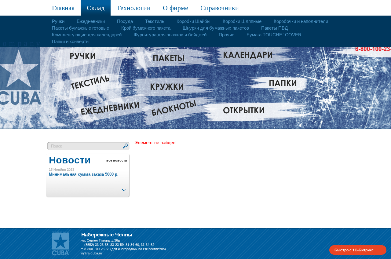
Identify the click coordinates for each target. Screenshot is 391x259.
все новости (116, 160)
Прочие (226, 34)
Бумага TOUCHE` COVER (274, 34)
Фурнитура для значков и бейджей (170, 34)
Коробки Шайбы (193, 21)
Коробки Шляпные (242, 21)
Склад (95, 8)
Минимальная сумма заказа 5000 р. (84, 174)
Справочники (219, 8)
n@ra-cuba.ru (91, 253)
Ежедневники (91, 21)
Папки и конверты (71, 41)
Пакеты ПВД (274, 28)
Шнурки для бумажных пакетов (216, 28)
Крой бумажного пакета (145, 28)
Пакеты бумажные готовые (80, 28)
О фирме (175, 8)
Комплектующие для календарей (87, 34)
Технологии (134, 8)
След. (124, 188)
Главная (63, 8)
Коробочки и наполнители (301, 21)
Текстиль (154, 21)
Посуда (125, 21)
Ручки (58, 21)
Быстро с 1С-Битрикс (354, 250)
